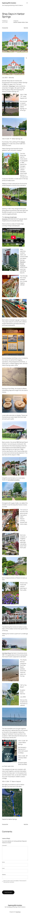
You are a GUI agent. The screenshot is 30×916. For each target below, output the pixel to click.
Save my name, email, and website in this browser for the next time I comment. (14, 881)
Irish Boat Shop (6, 653)
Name (3, 862)
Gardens (19, 22)
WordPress (18, 912)
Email (3, 868)
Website (4, 874)
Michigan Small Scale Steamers (9, 218)
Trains (26, 22)
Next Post (26, 27)
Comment (4, 845)
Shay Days (12, 86)
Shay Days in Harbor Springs (13, 15)
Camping (15, 22)
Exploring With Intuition (9, 3)
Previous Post (5, 27)
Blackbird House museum (22, 263)
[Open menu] (27, 3)
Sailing (23, 22)
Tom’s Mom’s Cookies (13, 480)
